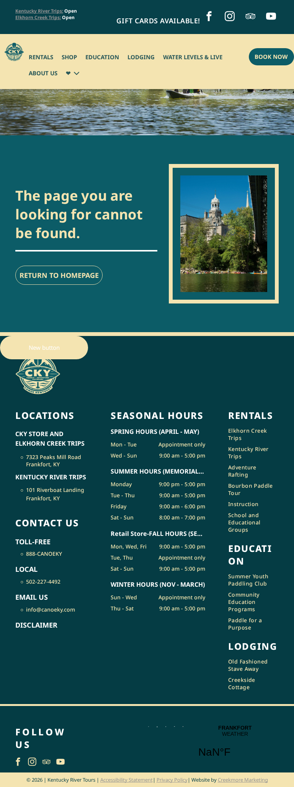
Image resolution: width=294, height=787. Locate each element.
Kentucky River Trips (50, 477)
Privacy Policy (172, 779)
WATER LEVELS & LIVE (192, 57)
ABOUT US (43, 73)
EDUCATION (102, 57)
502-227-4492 (43, 581)
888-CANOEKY (44, 553)
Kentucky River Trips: (39, 11)
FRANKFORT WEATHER (235, 746)
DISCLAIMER (36, 625)
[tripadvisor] (250, 17)
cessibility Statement (129, 779)
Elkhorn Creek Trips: (38, 17)
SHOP (69, 57)
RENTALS (41, 57)
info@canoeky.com (50, 609)
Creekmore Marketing (243, 779)
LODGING (141, 57)
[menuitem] (158, 21)
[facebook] (209, 17)
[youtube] (271, 17)
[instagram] (229, 17)
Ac (103, 779)
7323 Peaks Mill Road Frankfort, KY (53, 460)
